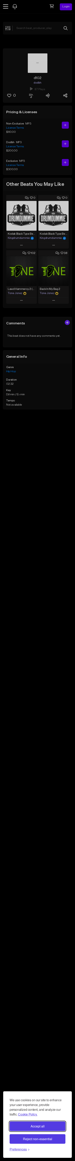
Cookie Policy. (27, 1114)
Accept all (38, 1126)
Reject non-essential (37, 1139)
